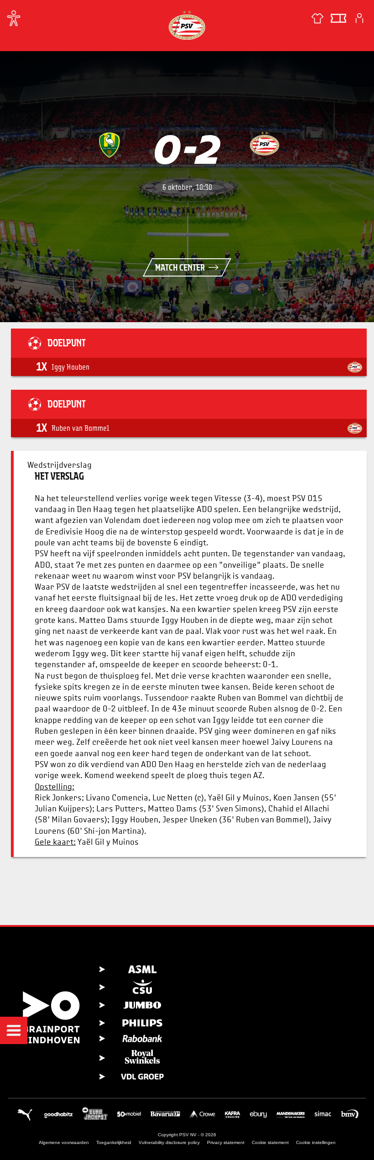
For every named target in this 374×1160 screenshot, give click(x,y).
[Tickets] (338, 18)
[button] (13, 1030)
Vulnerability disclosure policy (169, 1142)
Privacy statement (225, 1142)
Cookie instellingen (316, 1142)
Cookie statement (270, 1142)
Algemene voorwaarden (64, 1142)
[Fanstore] (317, 18)
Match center (180, 267)
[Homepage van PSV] (187, 25)
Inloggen (359, 18)
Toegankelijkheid (113, 1142)
